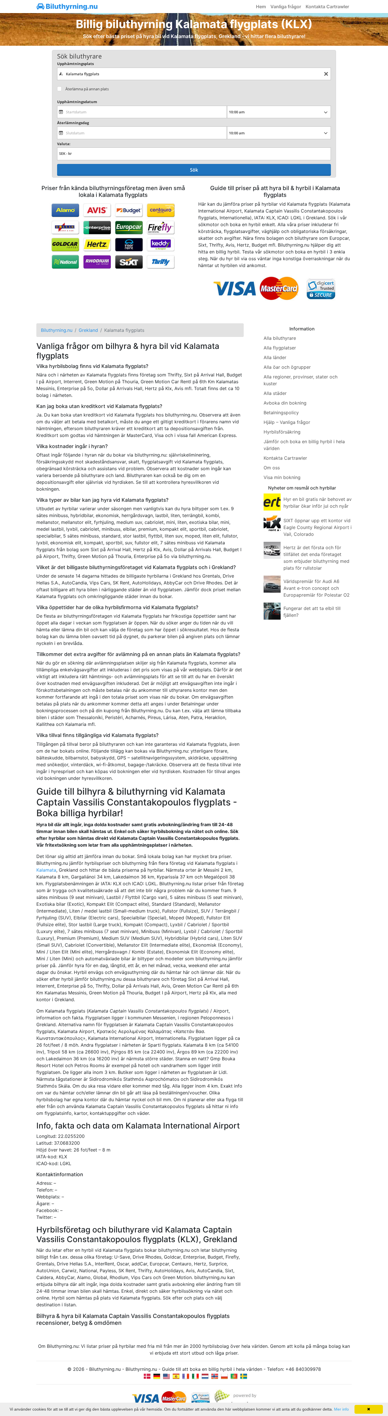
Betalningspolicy (281, 412)
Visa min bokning (282, 477)
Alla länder (275, 357)
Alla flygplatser (280, 348)
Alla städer (275, 393)
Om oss (272, 467)
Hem (261, 6)
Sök (194, 170)
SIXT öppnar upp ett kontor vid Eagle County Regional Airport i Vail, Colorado (317, 527)
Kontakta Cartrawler (327, 6)
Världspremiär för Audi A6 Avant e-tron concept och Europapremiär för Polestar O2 (316, 588)
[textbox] (194, 74)
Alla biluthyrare (280, 338)
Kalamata (46, 870)
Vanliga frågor (285, 6)
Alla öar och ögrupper (287, 367)
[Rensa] (326, 74)
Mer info (341, 1409)
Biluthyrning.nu (71, 6)
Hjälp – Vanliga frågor (287, 422)
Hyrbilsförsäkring (282, 432)
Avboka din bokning (285, 403)
